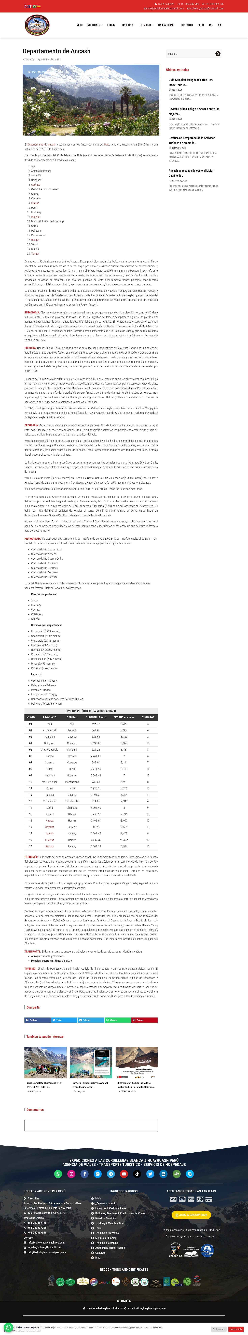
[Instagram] (71, 1174)
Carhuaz (35, 184)
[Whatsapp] (58, 1174)
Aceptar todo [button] (236, 1329)
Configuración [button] (219, 1329)
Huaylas (35, 216)
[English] (26, 6)
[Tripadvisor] (177, 1174)
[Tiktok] (137, 1174)
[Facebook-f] (84, 1174)
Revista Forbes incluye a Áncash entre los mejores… (90, 1085)
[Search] (218, 53)
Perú (106, 144)
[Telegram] (111, 1174)
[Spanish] (39, 6)
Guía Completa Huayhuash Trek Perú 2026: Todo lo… (44, 1085)
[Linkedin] (163, 1174)
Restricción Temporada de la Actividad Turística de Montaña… (136, 1085)
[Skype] (190, 1174)
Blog (33, 72)
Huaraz (35, 203)
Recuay (35, 239)
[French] (31, 6)
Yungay (35, 253)
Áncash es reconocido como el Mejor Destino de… (191, 173)
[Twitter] (150, 1174)
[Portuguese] (35, 6)
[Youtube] (124, 1174)
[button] (220, 25)
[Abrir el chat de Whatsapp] (8, 1327)
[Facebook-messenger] (98, 1174)
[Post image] (45, 1062)
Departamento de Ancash (41, 144)
